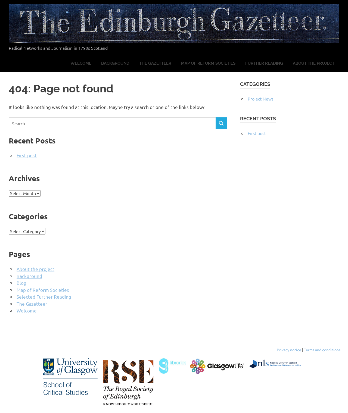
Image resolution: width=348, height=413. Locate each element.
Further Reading (264, 63)
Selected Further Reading (44, 296)
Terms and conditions (322, 349)
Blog (21, 283)
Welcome (80, 63)
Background (115, 63)
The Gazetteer (155, 63)
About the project (313, 63)
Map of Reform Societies (208, 63)
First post (27, 155)
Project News (261, 98)
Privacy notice (289, 349)
